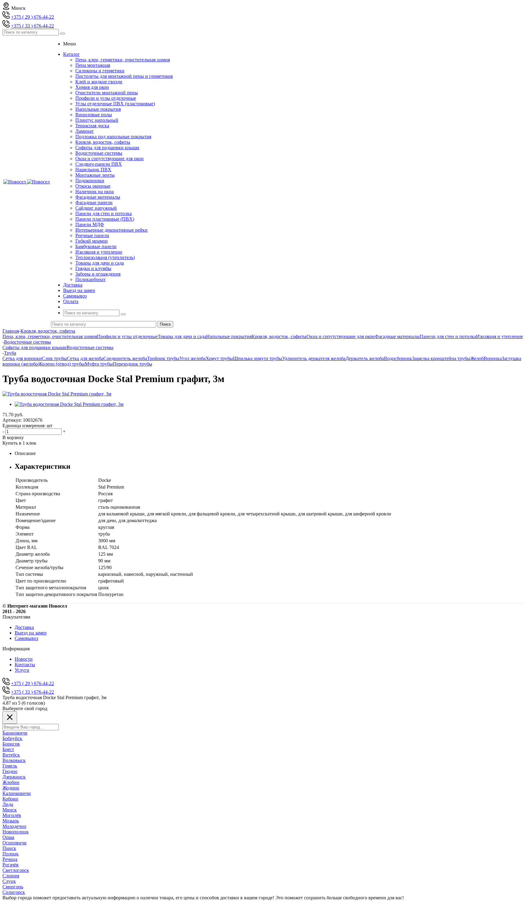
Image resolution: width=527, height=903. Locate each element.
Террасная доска (92, 125)
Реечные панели (92, 235)
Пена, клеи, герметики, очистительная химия (122, 59)
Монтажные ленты (95, 175)
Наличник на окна (94, 191)
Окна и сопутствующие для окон (109, 158)
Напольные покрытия (98, 109)
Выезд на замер (31, 632)
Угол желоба (192, 358)
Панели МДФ (89, 224)
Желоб (477, 358)
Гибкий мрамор (91, 241)
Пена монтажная (92, 65)
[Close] (9, 717)
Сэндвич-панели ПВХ (98, 164)
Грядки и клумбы (93, 268)
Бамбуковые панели (96, 246)
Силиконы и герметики (99, 70)
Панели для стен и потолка (103, 213)
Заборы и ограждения (97, 273)
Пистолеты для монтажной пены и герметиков (124, 76)
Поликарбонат (90, 279)
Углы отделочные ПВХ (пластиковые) (115, 103)
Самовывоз (26, 638)
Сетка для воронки (22, 358)
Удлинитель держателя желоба (314, 358)
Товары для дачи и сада (99, 262)
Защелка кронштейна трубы (441, 358)
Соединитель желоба (125, 358)
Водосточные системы (98, 153)
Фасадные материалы (97, 197)
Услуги (22, 670)
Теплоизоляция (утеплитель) (105, 257)
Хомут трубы (219, 358)
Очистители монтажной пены (106, 92)
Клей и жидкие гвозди (98, 81)
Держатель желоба (365, 358)
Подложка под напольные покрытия (113, 136)
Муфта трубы (99, 364)
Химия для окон (92, 87)
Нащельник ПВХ (93, 169)
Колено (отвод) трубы (62, 364)
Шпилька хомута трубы (257, 358)
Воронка (493, 358)
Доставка (24, 627)
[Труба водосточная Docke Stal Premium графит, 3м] (56, 393)
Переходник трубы (132, 364)
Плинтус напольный (96, 120)
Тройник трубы (163, 358)
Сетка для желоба (85, 358)
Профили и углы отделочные (105, 98)
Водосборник (398, 358)
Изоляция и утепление (98, 252)
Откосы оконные (92, 186)
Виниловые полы (93, 114)
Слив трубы (54, 358)
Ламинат (84, 131)
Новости (24, 659)
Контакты (25, 664)
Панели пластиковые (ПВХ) (104, 219)
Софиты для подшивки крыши (107, 147)
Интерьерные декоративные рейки (111, 230)
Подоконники (89, 180)
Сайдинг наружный (96, 208)
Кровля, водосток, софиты (102, 142)
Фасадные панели (94, 202)
